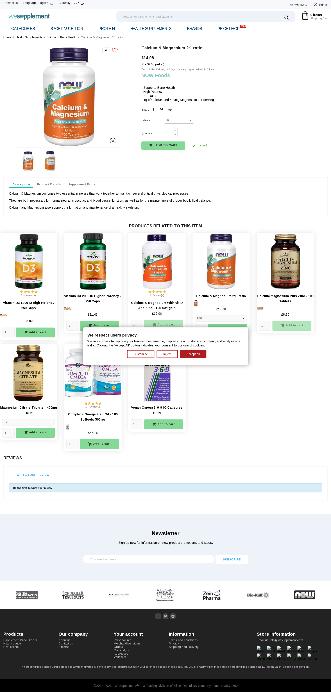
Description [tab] (21, 184)
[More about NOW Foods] (258, 595)
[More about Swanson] (304, 595)
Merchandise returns (127, 643)
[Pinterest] (170, 109)
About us (64, 640)
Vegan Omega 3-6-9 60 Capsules (157, 407)
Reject (167, 354)
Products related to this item (165, 226)
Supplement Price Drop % (20, 640)
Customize (141, 354)
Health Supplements (150, 28)
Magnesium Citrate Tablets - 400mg (28, 407)
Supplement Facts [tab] (81, 184)
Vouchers (120, 657)
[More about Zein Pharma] (166, 595)
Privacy (174, 643)
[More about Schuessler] (27, 595)
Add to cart (163, 145)
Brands (194, 28)
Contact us (10, 3)
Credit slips (121, 650)
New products (12, 643)
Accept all (193, 354)
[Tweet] (162, 109)
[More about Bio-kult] (212, 595)
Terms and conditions (183, 640)
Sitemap (64, 647)
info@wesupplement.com (286, 640)
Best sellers (11, 647)
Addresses (121, 653)
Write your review (33, 474)
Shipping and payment (296, 666)
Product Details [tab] (49, 184)
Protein (107, 28)
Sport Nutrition (66, 28)
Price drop (232, 28)
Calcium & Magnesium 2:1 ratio (221, 296)
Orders (118, 647)
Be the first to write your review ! (33, 488)
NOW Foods (155, 75)
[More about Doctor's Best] (119, 595)
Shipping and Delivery (184, 647)
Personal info (122, 640)
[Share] (153, 109)
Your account (128, 634)
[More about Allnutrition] (73, 595)
